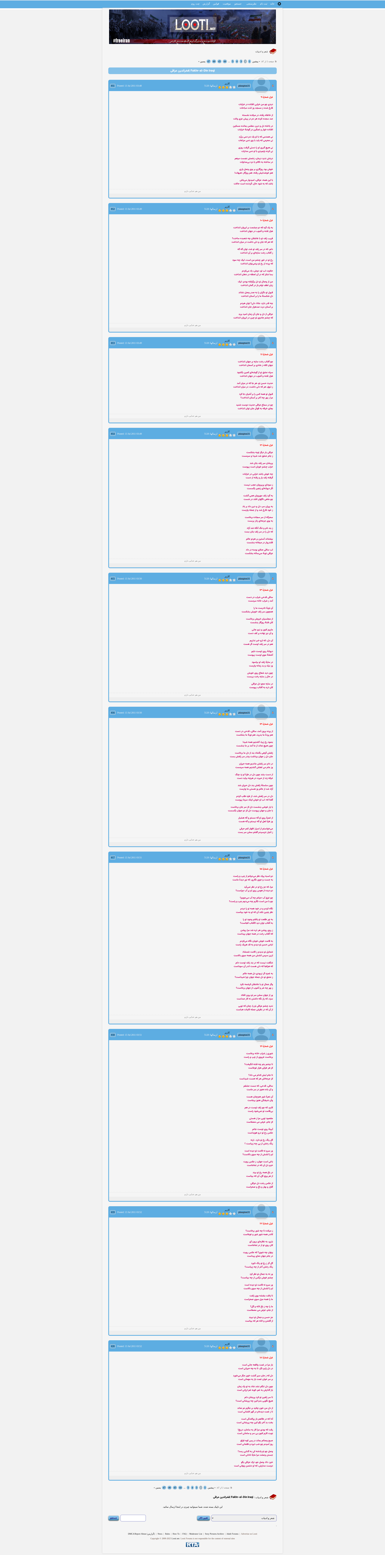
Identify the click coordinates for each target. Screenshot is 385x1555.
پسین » (201, 61)
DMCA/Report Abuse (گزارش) (141, 1534)
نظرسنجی (251, 3)
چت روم (195, 3)
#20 (113, 1346)
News (160, 1534)
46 (214, 61)
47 (208, 61)
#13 (113, 343)
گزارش (206, 3)
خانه (272, 3)
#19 (113, 1212)
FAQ (184, 1534)
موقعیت (227, 3)
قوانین (216, 3)
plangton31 (244, 85)
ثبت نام (263, 3)
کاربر (227, 83)
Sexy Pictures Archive (214, 1534)
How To (176, 1534)
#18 (113, 1035)
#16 (113, 712)
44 (225, 61)
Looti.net (175, 1538)
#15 (113, 578)
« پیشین (256, 61)
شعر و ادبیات (261, 52)
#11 (112, 85)
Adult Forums (232, 1534)
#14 (113, 433)
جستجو (238, 3)
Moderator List (195, 1534)
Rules (167, 1534)
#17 (113, 857)
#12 (113, 209)
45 (219, 61)
